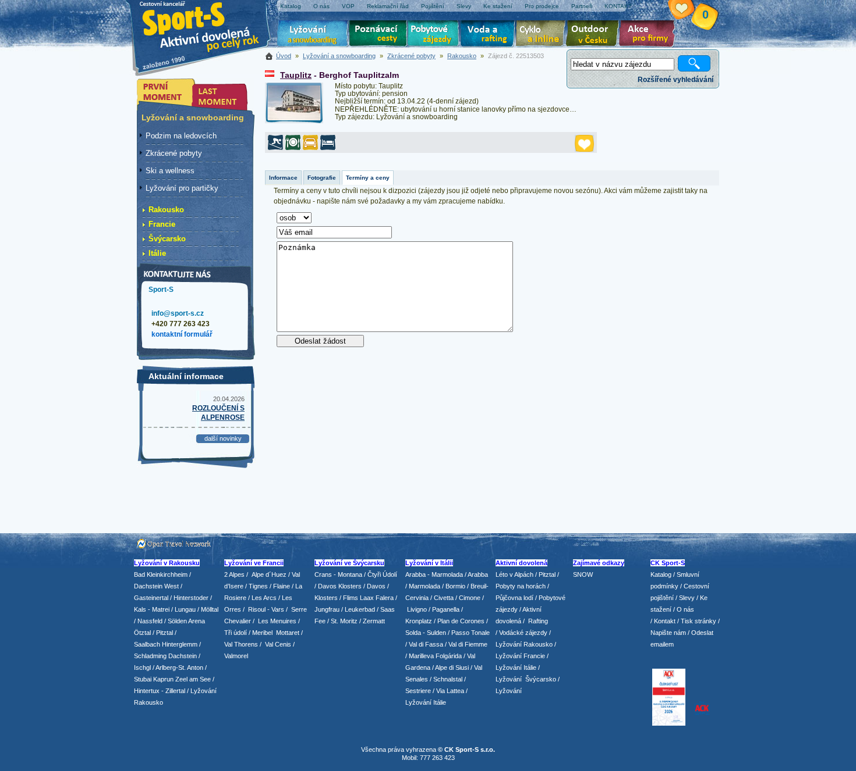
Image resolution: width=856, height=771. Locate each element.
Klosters (326, 597)
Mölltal (209, 609)
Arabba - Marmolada (434, 574)
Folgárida (449, 655)
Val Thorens (241, 644)
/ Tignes (256, 586)
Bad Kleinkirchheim (161, 574)
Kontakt (664, 620)
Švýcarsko (167, 238)
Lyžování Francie (520, 655)
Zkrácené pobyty (411, 55)
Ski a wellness (170, 170)
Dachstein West (156, 586)
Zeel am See (193, 679)
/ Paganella (444, 609)
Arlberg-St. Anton (179, 667)
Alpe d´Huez (270, 574)
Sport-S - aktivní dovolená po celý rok (207, 24)
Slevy (687, 597)
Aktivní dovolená (594, 34)
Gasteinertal (151, 597)
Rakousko (461, 55)
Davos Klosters (340, 586)
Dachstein (182, 655)
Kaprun (163, 679)
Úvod (283, 55)
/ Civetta (442, 597)
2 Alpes (234, 574)
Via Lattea (450, 690)
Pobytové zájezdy (435, 34)
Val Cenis (278, 644)
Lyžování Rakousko (524, 644)
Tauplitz (296, 75)
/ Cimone (467, 597)
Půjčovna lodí (514, 597)
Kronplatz (418, 620)
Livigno (417, 609)
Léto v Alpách (514, 574)
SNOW (583, 574)
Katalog (660, 574)
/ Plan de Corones (459, 620)
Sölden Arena (186, 620)
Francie (161, 224)
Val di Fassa (426, 644)
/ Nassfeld (148, 620)
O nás (685, 609)
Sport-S (161, 289)
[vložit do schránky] (584, 143)
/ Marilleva (419, 655)
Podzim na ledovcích (181, 135)
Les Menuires (277, 620)
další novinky (223, 438)
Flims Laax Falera (368, 597)
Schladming (151, 655)
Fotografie (321, 177)
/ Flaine (280, 586)
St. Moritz (344, 620)
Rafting (538, 620)
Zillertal (176, 690)
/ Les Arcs (262, 597)
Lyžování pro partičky (182, 188)
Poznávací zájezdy (378, 34)
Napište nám (668, 632)
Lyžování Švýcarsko (526, 679)
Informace (283, 177)
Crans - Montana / (340, 574)
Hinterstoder (191, 597)
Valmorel (236, 655)
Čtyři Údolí (382, 574)
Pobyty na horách (521, 586)
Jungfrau (326, 609)
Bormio (455, 586)
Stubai (142, 679)
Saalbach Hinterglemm (165, 644)
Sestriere (418, 690)
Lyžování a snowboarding (339, 55)
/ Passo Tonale (469, 632)
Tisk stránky (698, 620)
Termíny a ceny (368, 177)
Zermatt (374, 620)
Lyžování (313, 34)
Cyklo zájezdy (542, 34)
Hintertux (147, 690)
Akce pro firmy (650, 34)
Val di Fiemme (467, 644)
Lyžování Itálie (425, 702)
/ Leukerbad (358, 609)
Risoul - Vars (266, 609)
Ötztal (142, 632)
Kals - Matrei (151, 609)
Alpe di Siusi (452, 667)
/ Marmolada (422, 586)
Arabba (478, 574)
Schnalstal (447, 679)
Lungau (185, 609)
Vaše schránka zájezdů (688, 10)
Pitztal (164, 632)
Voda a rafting (489, 34)
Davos (376, 586)
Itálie (157, 253)
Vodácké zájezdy (523, 632)
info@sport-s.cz (177, 313)
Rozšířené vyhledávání (675, 80)
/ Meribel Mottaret (274, 632)
